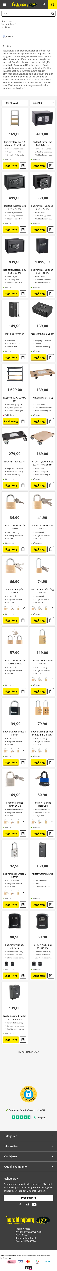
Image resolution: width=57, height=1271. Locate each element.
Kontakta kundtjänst (26, 1238)
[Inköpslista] (44, 4)
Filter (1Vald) (11, 103)
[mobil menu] (4, 4)
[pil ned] (52, 1136)
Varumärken (8, 24)
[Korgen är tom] (52, 4)
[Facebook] (20, 1204)
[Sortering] (42, 102)
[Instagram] (27, 1204)
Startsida (6, 21)
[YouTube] (34, 1204)
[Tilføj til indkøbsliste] (23, 166)
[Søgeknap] (52, 13)
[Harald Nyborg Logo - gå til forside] (24, 5)
